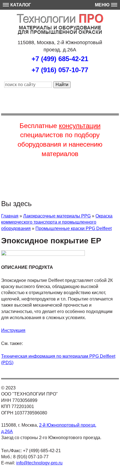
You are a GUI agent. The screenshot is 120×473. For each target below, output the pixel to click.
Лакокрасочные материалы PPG (57, 216)
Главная (9, 216)
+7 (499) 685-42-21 (60, 58)
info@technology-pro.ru (39, 463)
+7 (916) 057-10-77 (60, 70)
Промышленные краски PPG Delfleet (73, 228)
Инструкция (13, 330)
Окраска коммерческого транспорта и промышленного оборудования (56, 222)
